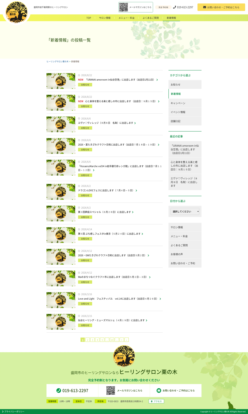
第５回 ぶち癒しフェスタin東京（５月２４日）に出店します (109, 233)
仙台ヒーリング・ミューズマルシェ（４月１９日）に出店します (111, 320)
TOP (88, 17)
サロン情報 (105, 17)
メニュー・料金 (179, 236)
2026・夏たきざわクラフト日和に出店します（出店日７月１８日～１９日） (117, 144)
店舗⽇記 (175, 121)
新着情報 (171, 17)
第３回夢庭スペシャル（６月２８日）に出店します (104, 212)
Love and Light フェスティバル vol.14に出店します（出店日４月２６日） (118, 298)
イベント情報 (178, 112)
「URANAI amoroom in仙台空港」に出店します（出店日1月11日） (120, 79)
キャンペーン (178, 103)
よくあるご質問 (151, 17)
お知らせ (175, 84)
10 (112, 340)
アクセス (158, 401)
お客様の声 (177, 254)
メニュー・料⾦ (127, 17)
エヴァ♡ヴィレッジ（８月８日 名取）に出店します (105, 122)
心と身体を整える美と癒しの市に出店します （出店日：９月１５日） (121, 101)
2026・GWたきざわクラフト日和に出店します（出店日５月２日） (112, 255)
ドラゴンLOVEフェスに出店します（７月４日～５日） (106, 190)
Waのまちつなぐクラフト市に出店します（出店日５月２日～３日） (113, 276)
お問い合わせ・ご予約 (183, 263)
